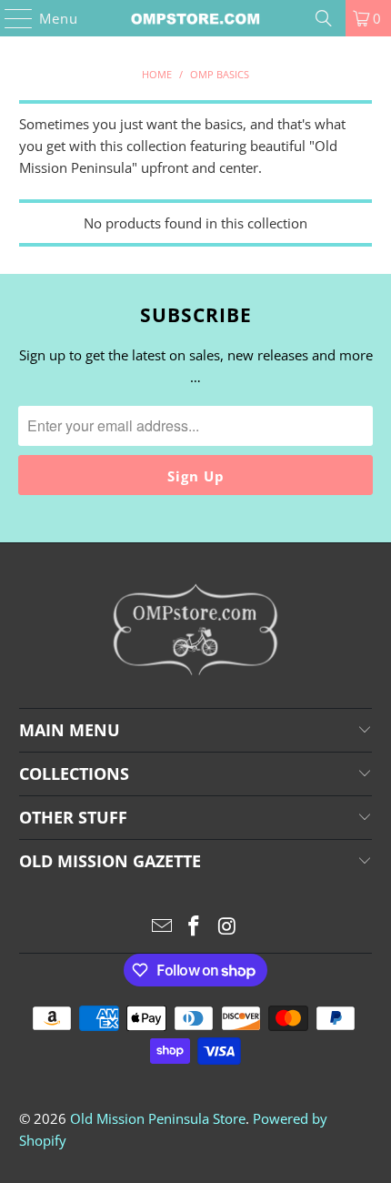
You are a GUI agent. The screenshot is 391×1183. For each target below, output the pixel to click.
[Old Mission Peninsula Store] (196, 18)
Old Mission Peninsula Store (158, 1118)
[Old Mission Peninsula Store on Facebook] (194, 927)
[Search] (323, 18)
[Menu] (10, 18)
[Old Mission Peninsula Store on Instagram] (227, 927)
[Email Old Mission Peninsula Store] (161, 927)
